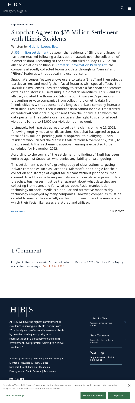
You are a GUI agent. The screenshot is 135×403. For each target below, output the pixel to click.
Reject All (119, 395)
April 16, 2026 (53, 266)
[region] (67, 391)
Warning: (97, 352)
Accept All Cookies (93, 395)
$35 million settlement (31, 52)
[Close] (129, 385)
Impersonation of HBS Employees (102, 358)
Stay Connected (100, 335)
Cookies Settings (14, 395)
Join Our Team (99, 318)
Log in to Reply (112, 271)
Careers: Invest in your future (101, 324)
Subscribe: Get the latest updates (101, 341)
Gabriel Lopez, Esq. (43, 46)
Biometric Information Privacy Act (80, 65)
